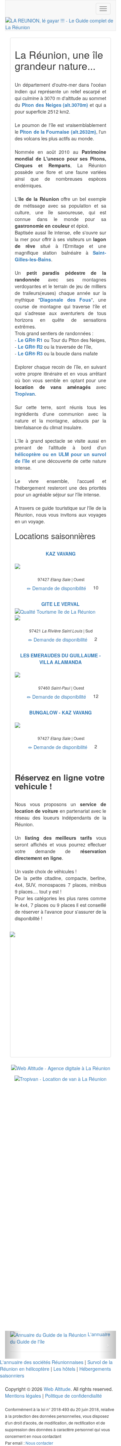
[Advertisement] (60, 1149)
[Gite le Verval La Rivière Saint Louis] (60, 613)
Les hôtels (64, 1368)
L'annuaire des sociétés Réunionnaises (41, 1362)
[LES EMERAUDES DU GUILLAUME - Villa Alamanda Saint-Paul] (60, 674)
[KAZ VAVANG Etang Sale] (60, 566)
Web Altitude (57, 1389)
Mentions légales (23, 1395)
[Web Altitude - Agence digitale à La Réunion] (60, 1067)
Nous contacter (39, 1443)
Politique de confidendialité (73, 1395)
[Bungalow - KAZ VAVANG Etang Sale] (60, 725)
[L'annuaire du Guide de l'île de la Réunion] (48, 1334)
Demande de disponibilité (58, 588)
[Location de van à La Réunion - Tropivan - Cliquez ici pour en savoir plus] (60, 1078)
